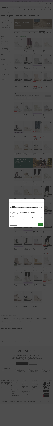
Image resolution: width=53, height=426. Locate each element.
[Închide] (42, 201)
